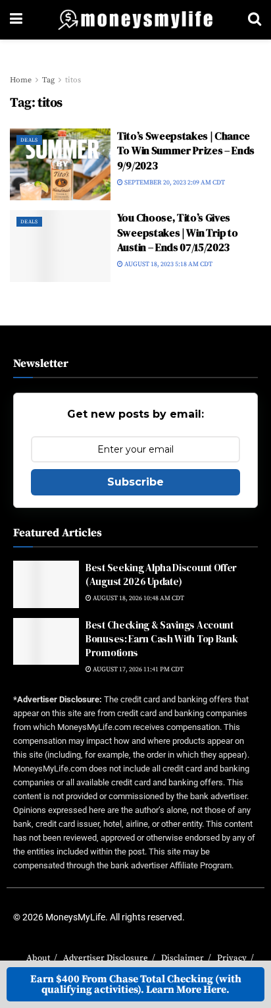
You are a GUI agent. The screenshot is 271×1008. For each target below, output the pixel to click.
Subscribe (135, 482)
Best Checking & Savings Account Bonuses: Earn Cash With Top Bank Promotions (161, 638)
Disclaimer (182, 958)
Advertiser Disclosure (105, 958)
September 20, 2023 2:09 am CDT (174, 182)
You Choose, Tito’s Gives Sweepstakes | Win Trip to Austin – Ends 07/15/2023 (177, 232)
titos (73, 80)
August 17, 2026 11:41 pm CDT (137, 669)
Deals (29, 140)
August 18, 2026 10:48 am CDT (137, 598)
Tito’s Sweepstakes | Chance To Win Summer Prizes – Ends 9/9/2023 (186, 150)
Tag (48, 80)
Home (21, 80)
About (38, 958)
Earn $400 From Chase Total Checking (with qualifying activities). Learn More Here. (135, 984)
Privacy (232, 958)
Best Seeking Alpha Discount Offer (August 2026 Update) (161, 574)
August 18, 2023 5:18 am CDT (167, 264)
